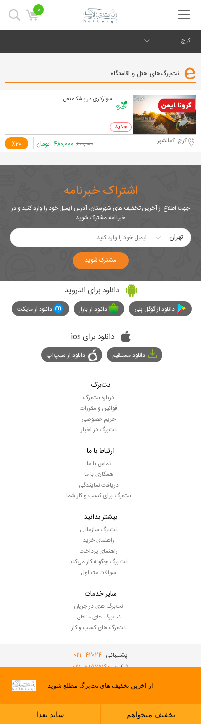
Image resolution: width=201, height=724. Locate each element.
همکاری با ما (98, 474)
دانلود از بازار (93, 309)
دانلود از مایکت (34, 309)
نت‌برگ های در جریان (98, 606)
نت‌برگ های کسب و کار (98, 628)
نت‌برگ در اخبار (99, 430)
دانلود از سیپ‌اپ (66, 355)
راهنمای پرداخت (99, 551)
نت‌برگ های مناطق (99, 617)
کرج (185, 40)
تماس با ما (99, 463)
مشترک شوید (100, 260)
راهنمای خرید (98, 540)
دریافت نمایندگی (99, 485)
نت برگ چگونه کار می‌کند (98, 562)
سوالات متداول (98, 572)
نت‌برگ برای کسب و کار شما (98, 496)
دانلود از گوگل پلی (154, 309)
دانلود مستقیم (128, 355)
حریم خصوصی (98, 419)
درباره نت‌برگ (98, 398)
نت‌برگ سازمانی (99, 529)
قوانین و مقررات (98, 408)
